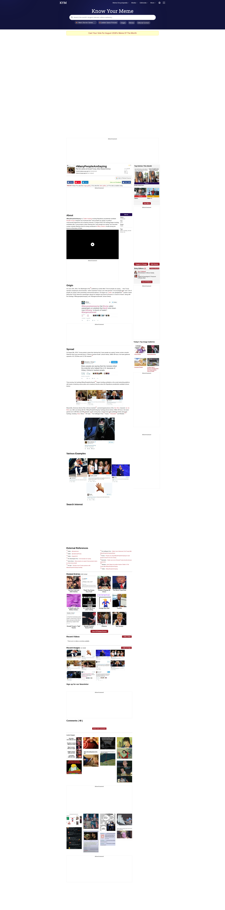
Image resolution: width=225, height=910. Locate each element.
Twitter (121, 226)
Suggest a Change (141, 264)
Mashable (113, 413)
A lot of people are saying (85, 558)
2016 (121, 222)
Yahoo (78, 413)
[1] (96, 407)
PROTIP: (69, 185)
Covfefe (119, 608)
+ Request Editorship (154, 268)
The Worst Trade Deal (119, 590)
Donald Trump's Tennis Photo (89, 626)
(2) (145, 268)
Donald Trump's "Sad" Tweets (74, 626)
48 (127, 173)
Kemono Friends (138, 367)
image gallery (87, 185)
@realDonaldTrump (76, 553)
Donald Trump (91, 169)
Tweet (86, 182)
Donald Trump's (70, 220)
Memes (131, 23)
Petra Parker (137, 354)
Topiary (136, 198)
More (152, 3)
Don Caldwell (90, 173)
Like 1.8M (127, 182)
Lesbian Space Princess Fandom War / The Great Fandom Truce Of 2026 (153, 369)
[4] (90, 287)
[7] (104, 412)
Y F (139, 275)
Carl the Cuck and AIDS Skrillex (73, 590)
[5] (84, 412)
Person (140, 196)
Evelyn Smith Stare (139, 185)
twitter (121, 230)
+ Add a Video (127, 636)
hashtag (125, 230)
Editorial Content (143, 23)
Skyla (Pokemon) (151, 354)
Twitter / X (149, 198)
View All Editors (146, 282)
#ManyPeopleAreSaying (112, 569)
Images (123, 23)
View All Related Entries (99, 631)
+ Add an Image (126, 647)
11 (127, 171)
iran (124, 232)
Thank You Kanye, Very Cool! (89, 590)
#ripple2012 (75, 556)
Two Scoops (119, 626)
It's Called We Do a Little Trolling (89, 608)
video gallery (102, 185)
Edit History (154, 264)
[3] (122, 291)
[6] (91, 412)
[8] (109, 412)
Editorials (143, 3)
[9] (116, 412)
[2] (92, 355)
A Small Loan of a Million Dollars (73, 608)
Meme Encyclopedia (120, 3)
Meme (126, 214)
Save (78, 182)
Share (71, 182)
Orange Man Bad (104, 608)
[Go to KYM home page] (63, 3)
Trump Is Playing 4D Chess (104, 590)
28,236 (128, 168)
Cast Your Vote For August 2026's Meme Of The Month (112, 33)
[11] (95, 381)
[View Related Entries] (103, 169)
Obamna (104, 626)
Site (153, 196)
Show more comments (99, 728)
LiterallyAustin (93, 171)
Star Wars (117, 408)
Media (133, 3)
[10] (125, 412)
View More (147, 203)
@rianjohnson (75, 551)
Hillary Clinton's (101, 226)
